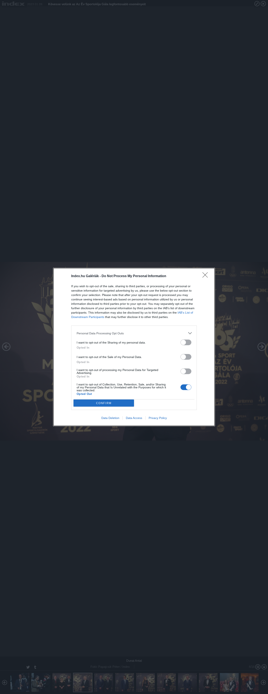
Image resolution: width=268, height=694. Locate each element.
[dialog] (134, 347)
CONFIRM (104, 403)
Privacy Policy (158, 418)
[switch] (185, 342)
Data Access (134, 418)
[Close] (206, 276)
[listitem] (134, 333)
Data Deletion (110, 418)
